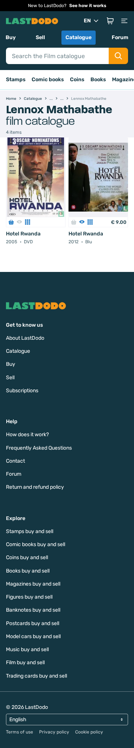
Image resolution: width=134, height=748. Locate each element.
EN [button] (87, 21)
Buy (11, 37)
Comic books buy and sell (35, 544)
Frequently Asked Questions (39, 448)
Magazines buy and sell (33, 584)
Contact (15, 461)
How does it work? (27, 434)
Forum (120, 37)
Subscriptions (22, 390)
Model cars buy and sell (33, 636)
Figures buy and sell (29, 597)
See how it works (87, 5)
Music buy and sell (27, 649)
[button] (110, 21)
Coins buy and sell (27, 557)
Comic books (48, 79)
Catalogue (79, 37)
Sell (40, 37)
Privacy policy (54, 732)
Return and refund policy (35, 487)
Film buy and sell (25, 662)
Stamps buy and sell (29, 531)
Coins (77, 79)
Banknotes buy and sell (33, 610)
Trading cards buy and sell (36, 676)
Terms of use (19, 732)
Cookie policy (89, 732)
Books (98, 79)
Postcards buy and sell (32, 623)
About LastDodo (25, 338)
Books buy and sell (28, 571)
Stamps (16, 79)
